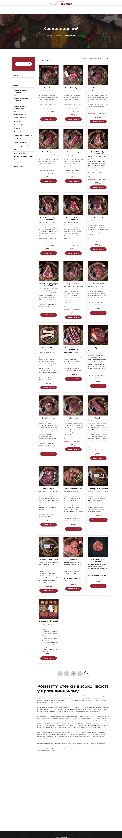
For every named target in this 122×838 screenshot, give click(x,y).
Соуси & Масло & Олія (21, 135)
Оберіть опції (47, 119)
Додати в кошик (97, 520)
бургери (78, 748)
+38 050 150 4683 (61, 2)
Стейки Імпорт (19, 114)
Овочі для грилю (20, 142)
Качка (16, 128)
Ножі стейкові (19, 153)
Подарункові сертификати (23, 156)
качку (83, 748)
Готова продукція (20, 146)
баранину (89, 748)
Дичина (16, 132)
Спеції (16, 139)
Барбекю (17, 163)
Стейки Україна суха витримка (21, 99)
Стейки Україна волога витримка (22, 91)
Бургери (17, 121)
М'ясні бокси (18, 118)
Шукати (29, 64)
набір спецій (44, 111)
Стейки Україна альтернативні (19, 107)
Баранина (17, 125)
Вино (15, 149)
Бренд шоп (18, 166)
